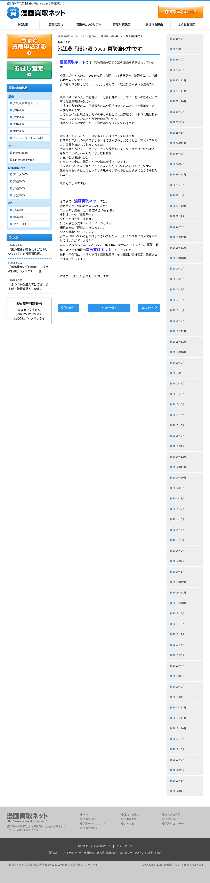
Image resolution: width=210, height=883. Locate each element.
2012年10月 (179, 728)
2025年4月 (179, 122)
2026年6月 (179, 49)
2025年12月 (179, 80)
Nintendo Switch (23, 159)
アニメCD (19, 224)
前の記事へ (70, 307)
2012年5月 (179, 780)
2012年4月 (179, 791)
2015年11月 (179, 341)
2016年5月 (179, 300)
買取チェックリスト (88, 25)
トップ (87, 814)
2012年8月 (179, 749)
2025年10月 (179, 101)
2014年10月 (179, 477)
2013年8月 (179, 624)
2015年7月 (179, 383)
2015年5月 (179, 404)
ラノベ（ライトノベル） (29, 138)
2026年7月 (179, 38)
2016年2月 (179, 320)
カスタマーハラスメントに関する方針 (141, 852)
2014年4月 (179, 540)
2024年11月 (179, 143)
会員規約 (89, 852)
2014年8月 (179, 498)
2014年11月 (179, 467)
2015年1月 (179, 446)
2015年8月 (179, 373)
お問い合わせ (172, 819)
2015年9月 (179, 362)
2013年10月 (179, 603)
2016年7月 (179, 289)
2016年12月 (179, 237)
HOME (23, 25)
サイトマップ (124, 846)
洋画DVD (19, 188)
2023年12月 (179, 174)
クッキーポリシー (71, 852)
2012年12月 (179, 707)
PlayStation (20, 152)
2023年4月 (179, 195)
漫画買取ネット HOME (73, 36)
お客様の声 (130, 819)
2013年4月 (179, 665)
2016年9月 (179, 268)
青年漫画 (19, 124)
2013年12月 (179, 582)
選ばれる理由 (154, 25)
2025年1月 (179, 132)
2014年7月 (179, 509)
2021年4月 (179, 226)
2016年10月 (179, 258)
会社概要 (83, 846)
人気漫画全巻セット (26, 103)
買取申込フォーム (175, 823)
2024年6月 (179, 153)
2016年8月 (179, 279)
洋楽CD (18, 217)
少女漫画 (19, 117)
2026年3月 (179, 70)
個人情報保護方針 (107, 852)
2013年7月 (179, 634)
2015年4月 (179, 415)
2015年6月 (179, 394)
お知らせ (94, 36)
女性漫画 (19, 131)
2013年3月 (179, 676)
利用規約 (53, 852)
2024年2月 (179, 164)
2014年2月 (179, 561)
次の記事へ (148, 307)
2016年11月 (179, 247)
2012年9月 (179, 739)
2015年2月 (179, 435)
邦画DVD (19, 181)
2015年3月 (179, 425)
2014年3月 (179, 550)
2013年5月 (179, 655)
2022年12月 (179, 206)
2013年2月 (179, 686)
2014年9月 (179, 488)
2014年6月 (179, 519)
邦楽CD (18, 210)
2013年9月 (179, 613)
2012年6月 (179, 770)
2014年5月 (179, 529)
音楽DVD (19, 195)
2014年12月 (179, 456)
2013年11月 (179, 592)
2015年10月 (179, 352)
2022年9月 (179, 216)
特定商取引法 (102, 846)
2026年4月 (179, 59)
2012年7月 (179, 759)
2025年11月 (179, 91)
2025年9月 (179, 111)
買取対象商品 (121, 25)
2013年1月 (179, 697)
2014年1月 (179, 571)
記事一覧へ (111, 307)
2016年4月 (179, 310)
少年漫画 (19, 110)
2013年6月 (179, 644)
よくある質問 (187, 25)
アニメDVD (20, 174)
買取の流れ (55, 25)
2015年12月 (179, 331)
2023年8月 (179, 185)
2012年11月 (179, 718)
